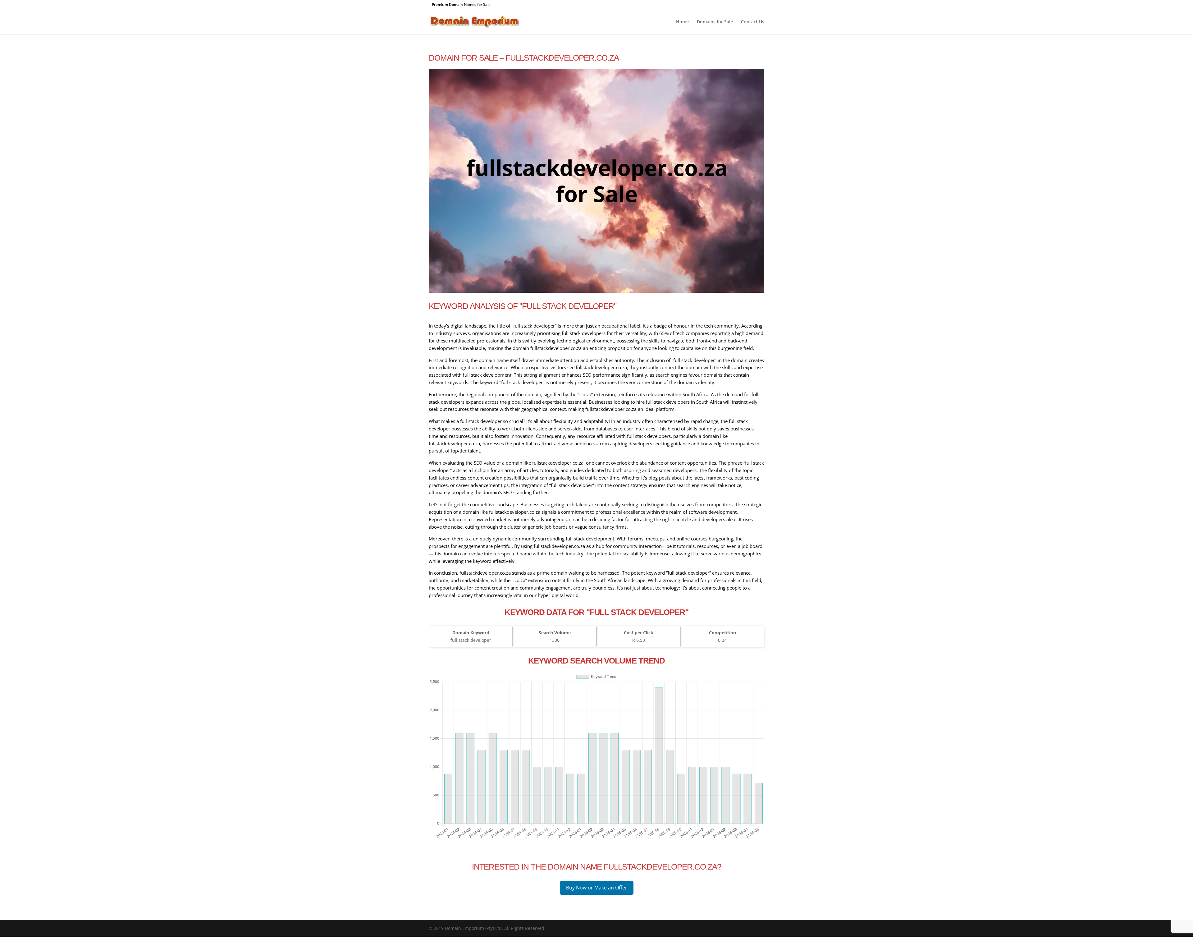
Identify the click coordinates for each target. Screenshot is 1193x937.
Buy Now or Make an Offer (596, 887)
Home (682, 22)
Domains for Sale (715, 22)
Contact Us (752, 22)
